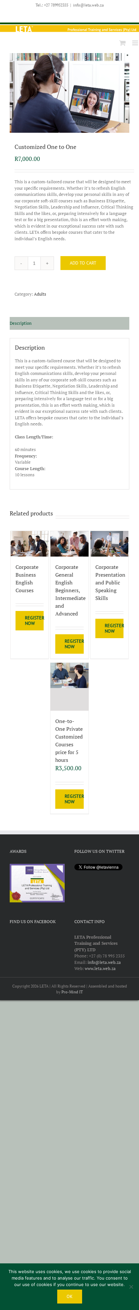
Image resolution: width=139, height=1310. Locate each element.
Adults (40, 294)
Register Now (34, 620)
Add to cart (83, 263)
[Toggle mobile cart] (122, 43)
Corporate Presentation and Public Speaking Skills (110, 582)
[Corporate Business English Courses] (30, 543)
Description (21, 323)
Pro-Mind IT (72, 991)
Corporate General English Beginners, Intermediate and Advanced (70, 590)
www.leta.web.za (100, 968)
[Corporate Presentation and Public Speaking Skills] (110, 543)
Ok (70, 1296)
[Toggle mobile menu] (135, 43)
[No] (131, 1286)
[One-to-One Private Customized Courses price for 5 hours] (69, 687)
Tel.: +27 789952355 (52, 5)
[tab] (69, 323)
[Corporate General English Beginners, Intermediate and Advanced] (69, 543)
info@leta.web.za (88, 5)
